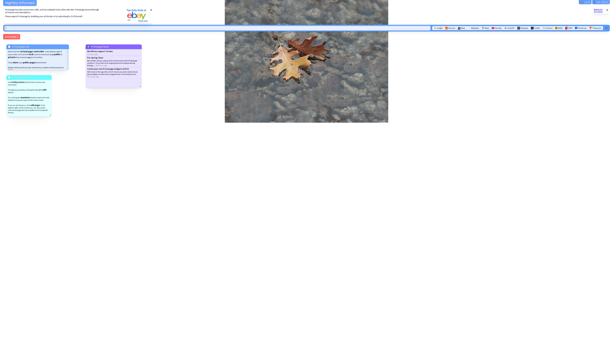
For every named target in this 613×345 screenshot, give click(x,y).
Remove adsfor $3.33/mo (598, 10)
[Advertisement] (63, 15)
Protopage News (100, 46)
